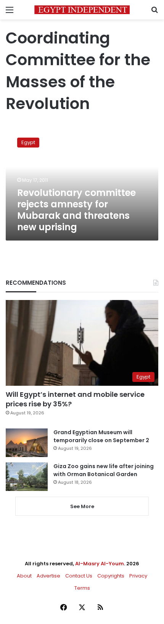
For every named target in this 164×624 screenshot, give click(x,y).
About (24, 575)
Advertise (48, 575)
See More (82, 506)
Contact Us (78, 575)
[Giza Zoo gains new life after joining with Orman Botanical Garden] (27, 476)
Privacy (138, 575)
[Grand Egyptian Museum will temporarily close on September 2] (27, 442)
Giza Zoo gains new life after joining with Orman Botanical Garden (103, 470)
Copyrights (110, 575)
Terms (82, 588)
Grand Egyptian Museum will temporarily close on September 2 (101, 436)
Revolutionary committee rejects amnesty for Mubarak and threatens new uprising (76, 209)
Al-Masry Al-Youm (99, 563)
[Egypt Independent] (82, 9)
